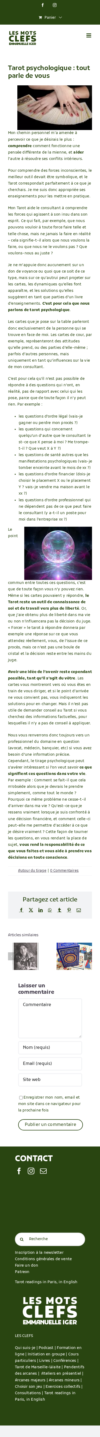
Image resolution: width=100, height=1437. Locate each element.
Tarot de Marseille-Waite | (39, 1367)
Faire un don (26, 1265)
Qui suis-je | (27, 1348)
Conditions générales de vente (43, 1259)
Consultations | (29, 1393)
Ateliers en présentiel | (62, 1373)
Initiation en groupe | (48, 1354)
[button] (12, 956)
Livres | (46, 1360)
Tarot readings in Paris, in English (46, 1282)
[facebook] (19, 1171)
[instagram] (31, 1171)
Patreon (22, 1272)
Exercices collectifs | (64, 1386)
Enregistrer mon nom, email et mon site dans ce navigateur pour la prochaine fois (49, 1104)
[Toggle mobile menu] (89, 35)
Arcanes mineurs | (65, 1380)
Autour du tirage (32, 871)
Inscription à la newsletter (39, 1252)
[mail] (43, 1171)
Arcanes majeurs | (32, 1380)
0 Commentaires (64, 871)
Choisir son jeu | (30, 1386)
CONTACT (34, 1159)
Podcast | (48, 1348)
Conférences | (65, 1360)
